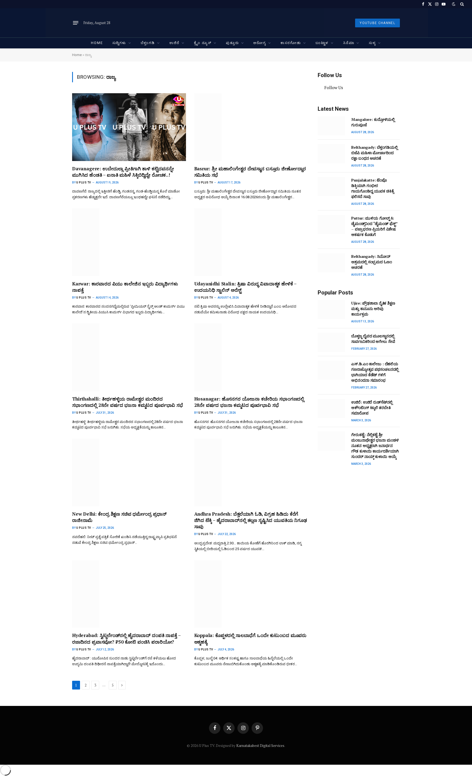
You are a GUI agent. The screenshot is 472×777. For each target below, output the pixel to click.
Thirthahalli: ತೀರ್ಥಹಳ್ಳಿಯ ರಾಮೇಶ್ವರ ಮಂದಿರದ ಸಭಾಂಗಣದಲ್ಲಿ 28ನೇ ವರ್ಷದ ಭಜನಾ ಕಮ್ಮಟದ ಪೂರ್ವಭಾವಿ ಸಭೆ (127, 402)
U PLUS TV (83, 182)
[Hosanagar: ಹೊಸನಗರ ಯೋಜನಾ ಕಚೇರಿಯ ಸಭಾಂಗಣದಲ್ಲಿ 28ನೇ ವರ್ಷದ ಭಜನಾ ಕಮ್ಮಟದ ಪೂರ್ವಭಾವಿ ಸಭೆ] (251, 357)
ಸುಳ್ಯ (372, 43)
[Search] (461, 4)
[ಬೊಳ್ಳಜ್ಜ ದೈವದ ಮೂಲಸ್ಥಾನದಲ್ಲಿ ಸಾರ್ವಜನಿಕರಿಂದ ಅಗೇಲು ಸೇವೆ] (332, 342)
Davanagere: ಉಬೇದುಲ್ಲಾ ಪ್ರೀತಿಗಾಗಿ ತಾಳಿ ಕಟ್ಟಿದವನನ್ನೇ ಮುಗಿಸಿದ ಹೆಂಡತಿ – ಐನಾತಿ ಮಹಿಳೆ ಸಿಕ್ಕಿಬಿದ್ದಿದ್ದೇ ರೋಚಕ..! (123, 171)
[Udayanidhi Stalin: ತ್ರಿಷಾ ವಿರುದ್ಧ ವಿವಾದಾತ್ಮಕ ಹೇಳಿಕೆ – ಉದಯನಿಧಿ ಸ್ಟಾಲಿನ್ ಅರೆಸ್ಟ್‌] (251, 242)
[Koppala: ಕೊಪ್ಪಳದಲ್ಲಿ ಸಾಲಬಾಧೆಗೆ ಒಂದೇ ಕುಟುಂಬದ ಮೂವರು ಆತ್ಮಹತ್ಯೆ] (251, 594)
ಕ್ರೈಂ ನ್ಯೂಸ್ (202, 43)
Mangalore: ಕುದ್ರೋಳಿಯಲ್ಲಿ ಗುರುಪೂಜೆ (373, 122)
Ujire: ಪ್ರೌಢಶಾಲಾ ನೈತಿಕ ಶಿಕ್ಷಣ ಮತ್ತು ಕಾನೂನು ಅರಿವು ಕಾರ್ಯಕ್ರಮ (373, 308)
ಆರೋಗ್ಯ (259, 43)
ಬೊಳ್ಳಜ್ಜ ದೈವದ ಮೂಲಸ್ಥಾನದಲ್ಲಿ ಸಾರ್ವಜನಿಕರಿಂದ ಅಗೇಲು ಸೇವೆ (373, 338)
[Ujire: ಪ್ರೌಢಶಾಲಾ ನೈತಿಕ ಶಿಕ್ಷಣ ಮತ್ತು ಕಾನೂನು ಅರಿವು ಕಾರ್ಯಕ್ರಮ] (332, 309)
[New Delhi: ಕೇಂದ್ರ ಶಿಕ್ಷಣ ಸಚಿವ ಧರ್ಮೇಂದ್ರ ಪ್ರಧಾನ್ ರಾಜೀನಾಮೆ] (129, 472)
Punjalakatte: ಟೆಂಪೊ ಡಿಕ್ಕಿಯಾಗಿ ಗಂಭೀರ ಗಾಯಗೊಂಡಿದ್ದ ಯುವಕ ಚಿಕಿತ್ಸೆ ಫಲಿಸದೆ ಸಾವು (372, 188)
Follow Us (330, 75)
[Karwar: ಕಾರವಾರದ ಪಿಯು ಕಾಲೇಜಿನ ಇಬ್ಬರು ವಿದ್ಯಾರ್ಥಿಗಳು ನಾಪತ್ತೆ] (129, 242)
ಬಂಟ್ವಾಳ (322, 43)
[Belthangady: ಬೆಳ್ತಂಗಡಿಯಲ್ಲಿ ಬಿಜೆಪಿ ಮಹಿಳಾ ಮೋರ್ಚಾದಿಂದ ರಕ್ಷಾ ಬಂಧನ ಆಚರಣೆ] (332, 153)
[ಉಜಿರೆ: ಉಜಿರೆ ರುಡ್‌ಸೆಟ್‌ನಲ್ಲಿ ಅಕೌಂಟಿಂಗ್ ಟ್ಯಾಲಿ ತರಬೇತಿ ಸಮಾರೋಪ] (332, 408)
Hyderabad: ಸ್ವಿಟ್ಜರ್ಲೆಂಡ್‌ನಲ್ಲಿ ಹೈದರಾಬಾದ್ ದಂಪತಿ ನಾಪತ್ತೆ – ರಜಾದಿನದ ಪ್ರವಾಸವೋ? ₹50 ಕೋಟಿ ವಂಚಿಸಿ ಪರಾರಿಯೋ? (126, 638)
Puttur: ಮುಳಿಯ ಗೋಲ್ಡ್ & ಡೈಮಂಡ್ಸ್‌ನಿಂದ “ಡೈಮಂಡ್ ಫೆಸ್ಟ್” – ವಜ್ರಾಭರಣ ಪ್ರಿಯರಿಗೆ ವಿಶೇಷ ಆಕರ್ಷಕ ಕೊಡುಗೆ (374, 226)
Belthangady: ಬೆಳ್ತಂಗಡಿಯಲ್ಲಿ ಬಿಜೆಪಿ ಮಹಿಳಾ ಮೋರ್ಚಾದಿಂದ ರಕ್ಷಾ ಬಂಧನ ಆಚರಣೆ (374, 153)
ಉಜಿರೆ (174, 43)
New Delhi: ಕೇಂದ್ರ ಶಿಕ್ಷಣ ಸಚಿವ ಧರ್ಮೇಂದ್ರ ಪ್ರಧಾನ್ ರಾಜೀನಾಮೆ (119, 517)
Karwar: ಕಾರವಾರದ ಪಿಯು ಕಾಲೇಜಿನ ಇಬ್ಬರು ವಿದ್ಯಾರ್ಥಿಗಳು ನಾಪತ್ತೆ (125, 287)
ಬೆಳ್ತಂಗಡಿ (148, 43)
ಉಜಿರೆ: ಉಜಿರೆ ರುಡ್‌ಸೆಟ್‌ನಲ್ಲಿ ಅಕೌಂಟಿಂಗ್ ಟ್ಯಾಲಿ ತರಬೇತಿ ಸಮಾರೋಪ (372, 407)
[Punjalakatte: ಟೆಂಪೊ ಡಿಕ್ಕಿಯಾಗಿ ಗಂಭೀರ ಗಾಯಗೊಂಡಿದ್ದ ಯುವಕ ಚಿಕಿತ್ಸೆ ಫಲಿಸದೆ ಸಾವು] (332, 186)
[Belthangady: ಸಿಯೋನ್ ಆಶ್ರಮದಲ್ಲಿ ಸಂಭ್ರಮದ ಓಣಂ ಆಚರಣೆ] (332, 262)
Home (97, 43)
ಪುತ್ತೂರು (232, 43)
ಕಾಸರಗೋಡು (291, 43)
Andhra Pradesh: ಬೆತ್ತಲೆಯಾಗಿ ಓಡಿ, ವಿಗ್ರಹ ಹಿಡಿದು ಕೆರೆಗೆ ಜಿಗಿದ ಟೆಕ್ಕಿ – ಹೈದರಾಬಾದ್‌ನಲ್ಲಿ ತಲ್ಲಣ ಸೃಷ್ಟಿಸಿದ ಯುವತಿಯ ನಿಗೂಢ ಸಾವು (250, 520)
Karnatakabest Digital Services (260, 745)
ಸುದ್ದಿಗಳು (119, 43)
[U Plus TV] (237, 22)
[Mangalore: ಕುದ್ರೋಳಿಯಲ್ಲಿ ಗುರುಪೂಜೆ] (332, 125)
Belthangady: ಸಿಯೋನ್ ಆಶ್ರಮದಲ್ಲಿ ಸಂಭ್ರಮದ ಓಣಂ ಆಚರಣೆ (371, 262)
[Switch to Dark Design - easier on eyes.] (454, 4)
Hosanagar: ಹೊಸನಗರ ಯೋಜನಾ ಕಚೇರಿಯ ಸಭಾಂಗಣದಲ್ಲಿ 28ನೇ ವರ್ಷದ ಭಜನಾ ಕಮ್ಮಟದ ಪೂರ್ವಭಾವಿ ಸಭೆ (249, 402)
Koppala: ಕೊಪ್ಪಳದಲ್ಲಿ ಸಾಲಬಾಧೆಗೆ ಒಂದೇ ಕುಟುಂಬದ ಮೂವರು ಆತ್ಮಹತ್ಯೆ (250, 638)
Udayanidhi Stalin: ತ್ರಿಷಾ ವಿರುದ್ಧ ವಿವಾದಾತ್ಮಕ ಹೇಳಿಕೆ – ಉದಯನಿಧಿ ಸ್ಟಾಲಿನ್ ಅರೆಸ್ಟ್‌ (245, 287)
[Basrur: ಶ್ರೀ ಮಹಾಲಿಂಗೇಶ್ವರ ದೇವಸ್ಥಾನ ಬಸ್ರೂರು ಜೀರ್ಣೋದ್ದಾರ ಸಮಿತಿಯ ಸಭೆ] (251, 127)
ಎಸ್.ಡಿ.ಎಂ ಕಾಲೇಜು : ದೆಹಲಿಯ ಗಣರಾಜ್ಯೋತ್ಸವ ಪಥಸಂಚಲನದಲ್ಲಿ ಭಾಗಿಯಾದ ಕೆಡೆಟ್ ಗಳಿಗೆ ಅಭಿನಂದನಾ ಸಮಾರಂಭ (375, 372)
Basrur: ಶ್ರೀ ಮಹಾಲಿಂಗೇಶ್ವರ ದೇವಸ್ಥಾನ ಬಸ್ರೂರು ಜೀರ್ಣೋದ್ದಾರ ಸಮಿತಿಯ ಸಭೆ (250, 171)
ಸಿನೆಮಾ (348, 43)
